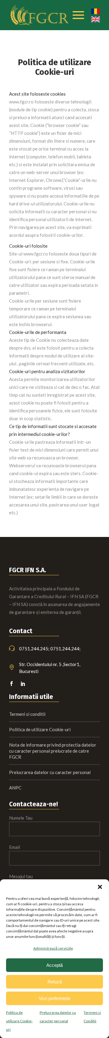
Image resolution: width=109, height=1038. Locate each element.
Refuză (55, 981)
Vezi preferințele (54, 998)
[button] (100, 887)
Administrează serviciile (53, 948)
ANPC (15, 787)
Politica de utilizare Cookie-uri (19, 1021)
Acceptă (54, 965)
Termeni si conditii (27, 714)
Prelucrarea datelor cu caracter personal (50, 772)
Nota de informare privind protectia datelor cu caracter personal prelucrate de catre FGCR (52, 751)
